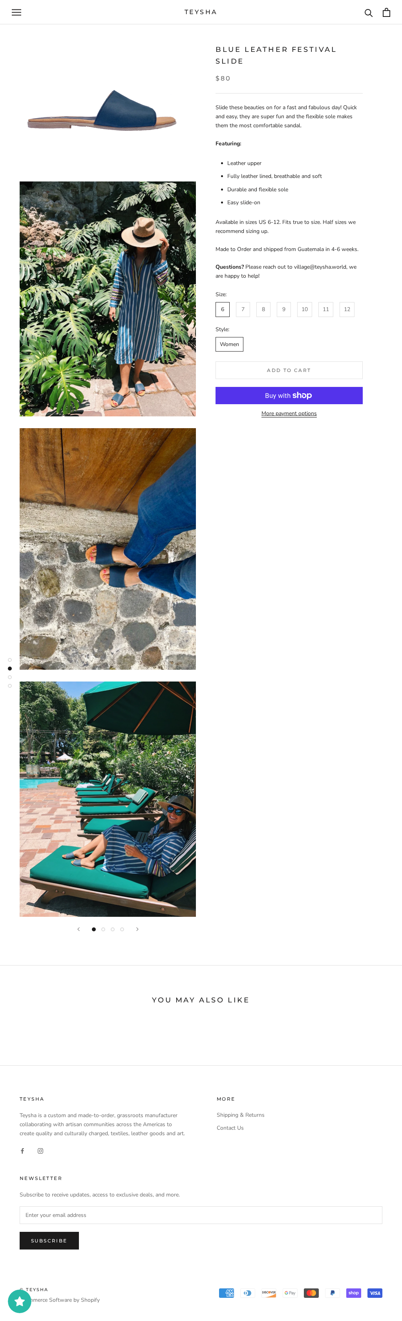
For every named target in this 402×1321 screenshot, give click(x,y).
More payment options (289, 413)
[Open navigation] (16, 12)
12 (347, 309)
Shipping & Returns (241, 1115)
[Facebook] (22, 1150)
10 (305, 309)
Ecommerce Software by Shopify (60, 1300)
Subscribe (49, 1241)
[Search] (369, 12)
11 (326, 309)
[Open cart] (386, 12)
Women (229, 344)
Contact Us (230, 1128)
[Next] (137, 929)
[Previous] (78, 929)
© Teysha (34, 1289)
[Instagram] (40, 1150)
